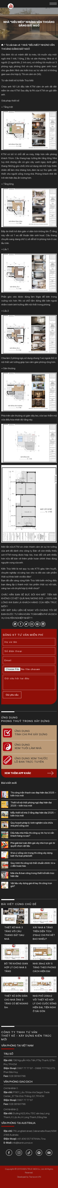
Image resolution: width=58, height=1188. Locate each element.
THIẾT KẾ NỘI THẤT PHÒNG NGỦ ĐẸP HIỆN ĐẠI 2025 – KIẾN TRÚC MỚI (31, 804)
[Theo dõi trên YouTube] (49, 1152)
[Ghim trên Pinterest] (37, 624)
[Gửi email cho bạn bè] (31, 624)
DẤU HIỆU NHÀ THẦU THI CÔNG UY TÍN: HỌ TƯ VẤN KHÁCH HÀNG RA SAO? (32, 834)
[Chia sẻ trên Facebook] (20, 624)
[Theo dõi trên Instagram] (19, 1152)
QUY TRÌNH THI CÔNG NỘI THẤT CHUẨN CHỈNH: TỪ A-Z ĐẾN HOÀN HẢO (33, 864)
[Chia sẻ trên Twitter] (26, 624)
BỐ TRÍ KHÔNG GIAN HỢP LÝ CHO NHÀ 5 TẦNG (16, 967)
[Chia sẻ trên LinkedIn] (42, 624)
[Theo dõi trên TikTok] (29, 1152)
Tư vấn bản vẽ (13, 44)
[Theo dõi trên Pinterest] (39, 1152)
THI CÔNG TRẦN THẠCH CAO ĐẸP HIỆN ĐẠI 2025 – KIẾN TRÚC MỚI (33, 794)
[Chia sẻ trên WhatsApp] (15, 624)
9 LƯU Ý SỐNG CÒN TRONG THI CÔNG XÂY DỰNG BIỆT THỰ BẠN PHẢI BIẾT (31, 854)
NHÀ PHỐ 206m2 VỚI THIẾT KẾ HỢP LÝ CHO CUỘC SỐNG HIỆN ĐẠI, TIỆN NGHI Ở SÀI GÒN (45, 1004)
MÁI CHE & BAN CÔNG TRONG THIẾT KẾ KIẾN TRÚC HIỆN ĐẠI (32, 874)
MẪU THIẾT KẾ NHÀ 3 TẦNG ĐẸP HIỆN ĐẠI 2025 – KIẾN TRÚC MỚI (33, 814)
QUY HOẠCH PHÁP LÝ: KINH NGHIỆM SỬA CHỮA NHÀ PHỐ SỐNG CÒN (32, 824)
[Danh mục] (53, 3)
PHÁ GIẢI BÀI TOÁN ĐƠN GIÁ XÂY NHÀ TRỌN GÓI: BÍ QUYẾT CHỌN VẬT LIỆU (33, 844)
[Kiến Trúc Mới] (10, 6)
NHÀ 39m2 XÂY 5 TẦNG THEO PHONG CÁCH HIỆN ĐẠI (44, 967)
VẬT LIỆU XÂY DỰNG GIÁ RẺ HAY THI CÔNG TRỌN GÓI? (31, 885)
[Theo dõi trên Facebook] (9, 1152)
